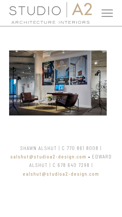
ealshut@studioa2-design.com (61, 174)
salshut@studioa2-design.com (48, 156)
